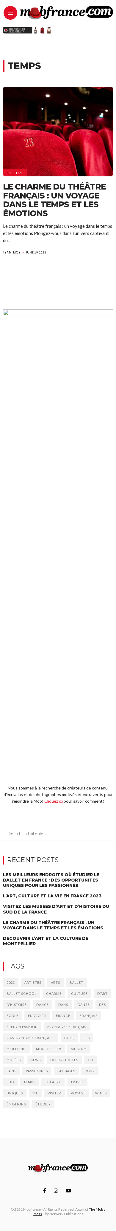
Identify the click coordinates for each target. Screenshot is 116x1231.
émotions (16, 1104)
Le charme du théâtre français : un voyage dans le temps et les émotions (54, 200)
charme (54, 993)
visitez (54, 1093)
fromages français (66, 1027)
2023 (11, 982)
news (35, 1060)
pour (90, 1071)
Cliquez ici (53, 801)
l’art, (69, 1038)
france (63, 1016)
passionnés (37, 1071)
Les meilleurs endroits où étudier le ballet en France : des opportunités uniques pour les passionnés (51, 880)
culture (79, 993)
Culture (15, 173)
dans (63, 1005)
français (89, 1016)
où (90, 1060)
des (102, 1005)
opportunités (64, 1060)
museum (79, 1049)
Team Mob (12, 252)
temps (29, 1082)
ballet (76, 982)
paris (11, 1071)
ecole (12, 1016)
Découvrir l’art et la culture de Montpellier (45, 941)
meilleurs (16, 1049)
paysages (66, 1071)
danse (84, 1005)
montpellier (48, 1049)
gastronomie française (31, 1038)
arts (55, 982)
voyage (78, 1093)
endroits (37, 1016)
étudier (43, 1104)
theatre (53, 1082)
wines (101, 1093)
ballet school (22, 993)
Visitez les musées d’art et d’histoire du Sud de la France (56, 909)
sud (10, 1082)
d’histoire (17, 1005)
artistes (32, 982)
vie (35, 1093)
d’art (102, 993)
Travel (77, 1082)
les (87, 1038)
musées (14, 1060)
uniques (15, 1093)
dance (42, 1005)
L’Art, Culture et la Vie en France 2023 (52, 896)
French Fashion (22, 1027)
